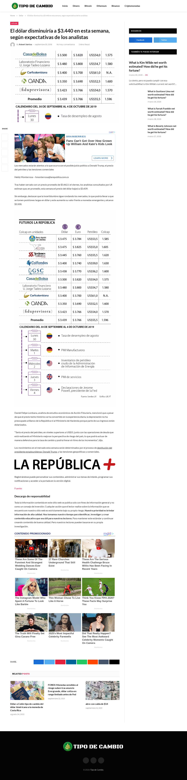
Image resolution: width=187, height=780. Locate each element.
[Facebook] (4, 137)
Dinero (76, 6)
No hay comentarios (66, 44)
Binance (116, 6)
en (146, 75)
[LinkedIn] (4, 152)
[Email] (4, 168)
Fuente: (18, 488)
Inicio (65, 6)
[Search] (171, 6)
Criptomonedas (132, 6)
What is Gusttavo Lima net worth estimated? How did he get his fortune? (161, 94)
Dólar (14, 23)
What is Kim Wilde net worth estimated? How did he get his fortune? (148, 66)
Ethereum (102, 6)
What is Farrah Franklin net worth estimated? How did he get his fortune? (161, 111)
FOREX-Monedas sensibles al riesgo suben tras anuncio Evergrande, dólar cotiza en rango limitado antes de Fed (63, 689)
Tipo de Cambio (96, 770)
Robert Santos (25, 44)
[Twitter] (4, 144)
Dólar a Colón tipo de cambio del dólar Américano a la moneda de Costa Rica (26, 707)
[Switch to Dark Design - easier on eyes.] (175, 6)
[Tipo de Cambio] (32, 6)
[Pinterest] (4, 160)
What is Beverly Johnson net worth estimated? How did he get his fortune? (162, 129)
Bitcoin (88, 6)
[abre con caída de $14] (103, 690)
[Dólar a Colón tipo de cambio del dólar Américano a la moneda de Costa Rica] (27, 690)
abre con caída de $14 (97, 703)
